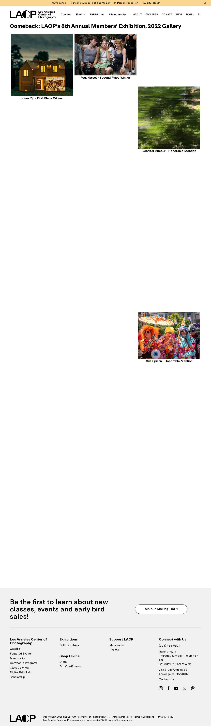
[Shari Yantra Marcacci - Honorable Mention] (106, 372)
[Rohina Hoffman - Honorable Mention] (169, 283)
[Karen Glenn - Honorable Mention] (42, 283)
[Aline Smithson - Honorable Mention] (42, 493)
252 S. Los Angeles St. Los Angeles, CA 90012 (174, 671)
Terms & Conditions (144, 717)
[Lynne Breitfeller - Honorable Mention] (42, 125)
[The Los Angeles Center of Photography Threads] (193, 688)
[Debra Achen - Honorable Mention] (106, 104)
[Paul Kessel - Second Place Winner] (106, 55)
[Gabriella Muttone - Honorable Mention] (42, 388)
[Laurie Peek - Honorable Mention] (42, 440)
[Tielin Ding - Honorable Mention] (42, 230)
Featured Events (20, 653)
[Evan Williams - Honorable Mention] (169, 545)
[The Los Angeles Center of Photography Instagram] (161, 688)
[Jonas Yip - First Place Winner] (42, 65)
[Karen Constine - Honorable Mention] (169, 178)
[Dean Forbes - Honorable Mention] (169, 230)
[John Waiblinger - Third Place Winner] (169, 57)
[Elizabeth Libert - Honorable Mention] (42, 335)
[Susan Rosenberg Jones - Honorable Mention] (106, 315)
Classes (65, 14)
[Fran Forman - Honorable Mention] (106, 262)
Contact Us (166, 679)
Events (80, 14)
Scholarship (17, 676)
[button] (199, 15)
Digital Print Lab (20, 672)
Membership (117, 14)
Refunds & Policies (120, 717)
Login (190, 14)
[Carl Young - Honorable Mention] (42, 546)
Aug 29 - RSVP (151, 3)
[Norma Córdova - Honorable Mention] (106, 210)
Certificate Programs (23, 662)
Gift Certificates (70, 666)
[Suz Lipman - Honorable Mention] (169, 335)
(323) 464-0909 (169, 645)
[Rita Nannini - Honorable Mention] (106, 424)
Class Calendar (20, 667)
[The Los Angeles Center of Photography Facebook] (168, 688)
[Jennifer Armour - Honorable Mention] (169, 117)
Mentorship (17, 658)
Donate (167, 14)
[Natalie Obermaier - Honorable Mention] (169, 440)
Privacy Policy (165, 717)
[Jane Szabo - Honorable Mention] (106, 529)
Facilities (151, 14)
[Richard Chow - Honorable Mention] (106, 157)
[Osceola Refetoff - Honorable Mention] (106, 477)
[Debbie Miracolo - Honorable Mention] (169, 388)
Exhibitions (97, 14)
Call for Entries (69, 645)
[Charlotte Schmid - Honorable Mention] (169, 493)
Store (63, 661)
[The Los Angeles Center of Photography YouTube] (176, 688)
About (137, 14)
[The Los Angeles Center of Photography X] (184, 688)
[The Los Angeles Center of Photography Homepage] (33, 14)
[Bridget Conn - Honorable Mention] (42, 178)
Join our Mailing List (159, 608)
